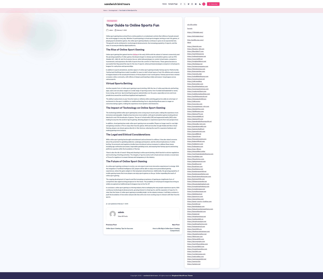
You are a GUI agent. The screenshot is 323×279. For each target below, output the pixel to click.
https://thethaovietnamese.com (198, 231)
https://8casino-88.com (195, 49)
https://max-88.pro (194, 149)
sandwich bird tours (117, 4)
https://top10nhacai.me (195, 54)
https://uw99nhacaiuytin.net (197, 96)
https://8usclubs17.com (195, 51)
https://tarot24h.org (194, 229)
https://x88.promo (193, 101)
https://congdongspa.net (196, 189)
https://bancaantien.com (196, 71)
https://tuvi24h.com (194, 251)
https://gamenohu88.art (195, 129)
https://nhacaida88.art (195, 116)
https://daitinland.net (194, 194)
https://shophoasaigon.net (196, 221)
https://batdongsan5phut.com (198, 174)
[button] (213, 4)
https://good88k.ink (194, 134)
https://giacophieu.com (195, 199)
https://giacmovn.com (195, 196)
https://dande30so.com (195, 109)
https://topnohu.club (194, 74)
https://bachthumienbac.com (197, 86)
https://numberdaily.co (195, 219)
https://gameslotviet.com (196, 131)
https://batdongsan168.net (196, 171)
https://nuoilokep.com (195, 156)
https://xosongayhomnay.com (198, 89)
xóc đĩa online (192, 25)
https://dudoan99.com (195, 119)
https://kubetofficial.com (196, 141)
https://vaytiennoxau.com (196, 254)
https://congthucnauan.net (196, 191)
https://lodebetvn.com (195, 144)
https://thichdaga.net (194, 64)
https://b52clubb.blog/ (195, 36)
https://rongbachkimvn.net (196, 61)
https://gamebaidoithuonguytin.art (199, 121)
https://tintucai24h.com (195, 239)
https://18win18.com (194, 46)
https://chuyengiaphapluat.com (198, 184)
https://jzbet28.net (194, 136)
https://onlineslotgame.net (196, 56)
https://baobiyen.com (195, 166)
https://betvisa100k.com (196, 179)
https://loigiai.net (193, 214)
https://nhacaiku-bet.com (196, 124)
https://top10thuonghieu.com (197, 244)
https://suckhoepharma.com (197, 224)
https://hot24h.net (193, 204)
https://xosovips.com (194, 104)
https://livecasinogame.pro (196, 139)
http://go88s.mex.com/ (195, 40)
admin (121, 212)
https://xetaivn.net (193, 264)
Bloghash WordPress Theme (182, 275)
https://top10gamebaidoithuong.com (200, 154)
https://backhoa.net (194, 164)
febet (189, 42)
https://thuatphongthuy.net (197, 234)
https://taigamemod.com (196, 226)
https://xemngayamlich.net (196, 259)
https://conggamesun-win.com (198, 106)
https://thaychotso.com (195, 159)
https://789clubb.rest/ (195, 32)
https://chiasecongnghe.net (197, 181)
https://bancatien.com (195, 84)
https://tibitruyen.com (195, 236)
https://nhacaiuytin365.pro (196, 99)
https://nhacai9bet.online (196, 151)
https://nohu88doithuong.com (197, 76)
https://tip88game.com (195, 111)
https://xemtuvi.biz (193, 261)
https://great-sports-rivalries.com (199, 201)
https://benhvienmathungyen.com (199, 176)
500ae (135, 54)
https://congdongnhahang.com (198, 186)
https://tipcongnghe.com (196, 241)
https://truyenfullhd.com (195, 246)
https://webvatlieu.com (195, 256)
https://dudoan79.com (195, 114)
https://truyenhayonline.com (197, 249)
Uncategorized (111, 20)
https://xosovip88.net (195, 59)
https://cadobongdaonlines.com (198, 94)
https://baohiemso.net (195, 169)
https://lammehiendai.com (196, 211)
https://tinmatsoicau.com (196, 69)
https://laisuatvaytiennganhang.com (200, 209)
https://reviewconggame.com (197, 66)
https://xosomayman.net (196, 79)
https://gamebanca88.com (196, 126)
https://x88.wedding (194, 81)
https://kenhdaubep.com (196, 206)
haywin (189, 28)
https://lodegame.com (195, 146)
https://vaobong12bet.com (196, 91)
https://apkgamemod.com (196, 161)
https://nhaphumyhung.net (196, 216)
